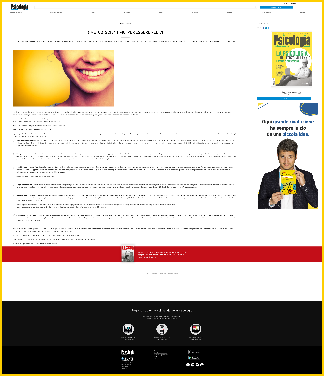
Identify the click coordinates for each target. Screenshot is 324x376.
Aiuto (155, 356)
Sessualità (195, 12)
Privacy (156, 358)
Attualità (230, 12)
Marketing (127, 12)
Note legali (124, 368)
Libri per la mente (266, 12)
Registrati (293, 3)
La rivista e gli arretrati (161, 355)
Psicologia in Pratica (56, 12)
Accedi (286, 3)
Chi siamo (157, 351)
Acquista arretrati (276, 7)
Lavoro (93, 12)
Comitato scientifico (160, 353)
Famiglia (161, 12)
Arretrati (302, 12)
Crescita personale (16, 12)
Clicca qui (152, 257)
